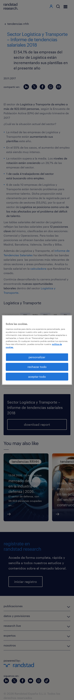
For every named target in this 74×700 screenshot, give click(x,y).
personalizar (37, 357)
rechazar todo (37, 366)
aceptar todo (37, 376)
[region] (37, 350)
